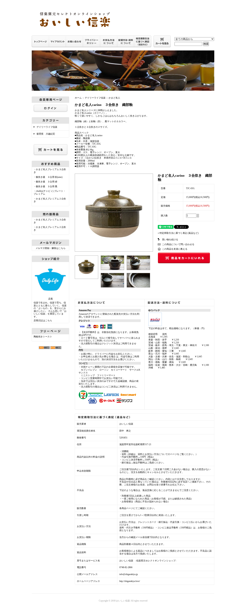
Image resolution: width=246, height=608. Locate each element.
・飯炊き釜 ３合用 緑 (45, 181)
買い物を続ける (170, 239)
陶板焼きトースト (43, 336)
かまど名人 (114, 97)
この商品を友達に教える (174, 249)
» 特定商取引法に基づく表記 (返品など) (178, 233)
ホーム (78, 97)
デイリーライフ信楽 (47, 127)
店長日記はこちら (43, 320)
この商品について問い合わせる (178, 244)
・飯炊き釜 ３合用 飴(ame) (48, 177)
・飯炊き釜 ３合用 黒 (45, 186)
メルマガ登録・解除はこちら (51, 248)
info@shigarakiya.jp (128, 574)
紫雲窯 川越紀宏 (46, 134)
